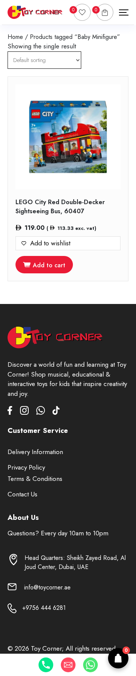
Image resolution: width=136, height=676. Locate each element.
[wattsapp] (44, 412)
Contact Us (22, 494)
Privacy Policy (26, 467)
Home (15, 37)
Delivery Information (35, 451)
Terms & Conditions (35, 478)
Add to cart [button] (49, 265)
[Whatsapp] (90, 664)
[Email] (68, 664)
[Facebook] (14, 412)
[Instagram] (28, 412)
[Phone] (46, 664)
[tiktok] (56, 412)
